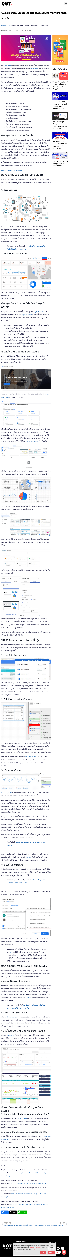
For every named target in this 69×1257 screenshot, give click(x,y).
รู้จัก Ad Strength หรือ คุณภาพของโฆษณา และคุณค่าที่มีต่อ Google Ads (59, 125)
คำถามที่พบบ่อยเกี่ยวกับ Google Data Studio (19, 127)
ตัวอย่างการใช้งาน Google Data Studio (17, 124)
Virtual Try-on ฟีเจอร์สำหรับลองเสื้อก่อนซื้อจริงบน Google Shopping (59, 85)
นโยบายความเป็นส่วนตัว (35, 1247)
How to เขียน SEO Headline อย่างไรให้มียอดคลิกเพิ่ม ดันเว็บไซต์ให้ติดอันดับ (59, 105)
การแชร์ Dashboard (12, 118)
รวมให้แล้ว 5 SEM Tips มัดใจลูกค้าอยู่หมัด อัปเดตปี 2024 (60, 163)
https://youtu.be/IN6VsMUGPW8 (11, 170)
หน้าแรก (3, 25)
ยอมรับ (51, 1252)
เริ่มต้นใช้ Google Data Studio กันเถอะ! (17, 130)
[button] (65, 3)
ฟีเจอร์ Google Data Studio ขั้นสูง (16, 115)
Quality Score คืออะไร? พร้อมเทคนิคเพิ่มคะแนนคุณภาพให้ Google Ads (59, 144)
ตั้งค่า (35, 1249)
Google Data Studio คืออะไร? (15, 103)
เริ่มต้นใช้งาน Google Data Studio (16, 112)
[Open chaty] (64, 1252)
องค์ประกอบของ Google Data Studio (17, 106)
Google (9, 25)
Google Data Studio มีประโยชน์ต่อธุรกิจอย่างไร (20, 109)
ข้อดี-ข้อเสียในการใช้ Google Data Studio (18, 121)
